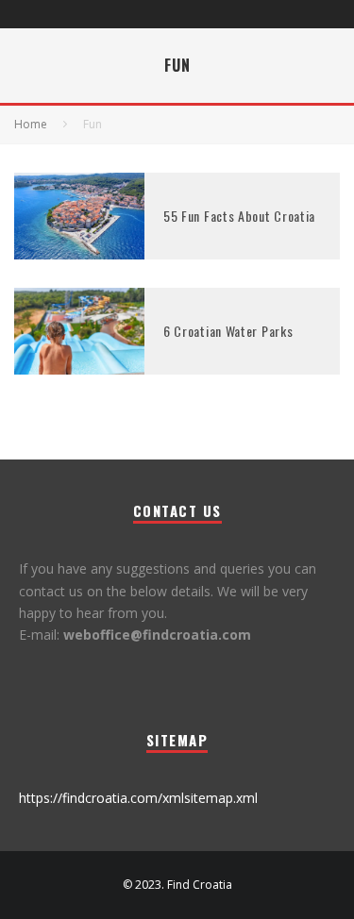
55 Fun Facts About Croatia (239, 216)
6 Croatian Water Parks (228, 331)
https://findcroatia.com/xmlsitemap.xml (138, 798)
